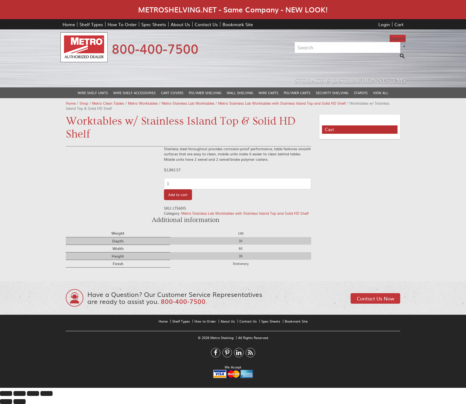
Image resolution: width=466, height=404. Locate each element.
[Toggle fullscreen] (33, 393)
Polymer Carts (297, 92)
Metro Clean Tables (108, 103)
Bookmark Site (237, 24)
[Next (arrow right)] (19, 401)
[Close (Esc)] (6, 393)
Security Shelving (332, 92)
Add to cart (177, 194)
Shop (84, 103)
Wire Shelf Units (93, 92)
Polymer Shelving (205, 92)
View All (380, 92)
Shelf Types (91, 24)
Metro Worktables (143, 103)
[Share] (19, 393)
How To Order (122, 24)
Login (384, 24)
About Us (180, 24)
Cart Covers (172, 92)
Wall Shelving (240, 92)
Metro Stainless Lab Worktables (188, 103)
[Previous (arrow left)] (6, 401)
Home (69, 24)
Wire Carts (268, 92)
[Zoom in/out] (46, 393)
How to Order (205, 321)
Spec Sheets (153, 24)
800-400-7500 (155, 48)
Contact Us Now (375, 298)
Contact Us (206, 24)
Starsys (361, 92)
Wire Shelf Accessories (134, 92)
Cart (399, 24)
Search (398, 38)
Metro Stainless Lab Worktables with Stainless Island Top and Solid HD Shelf (282, 103)
